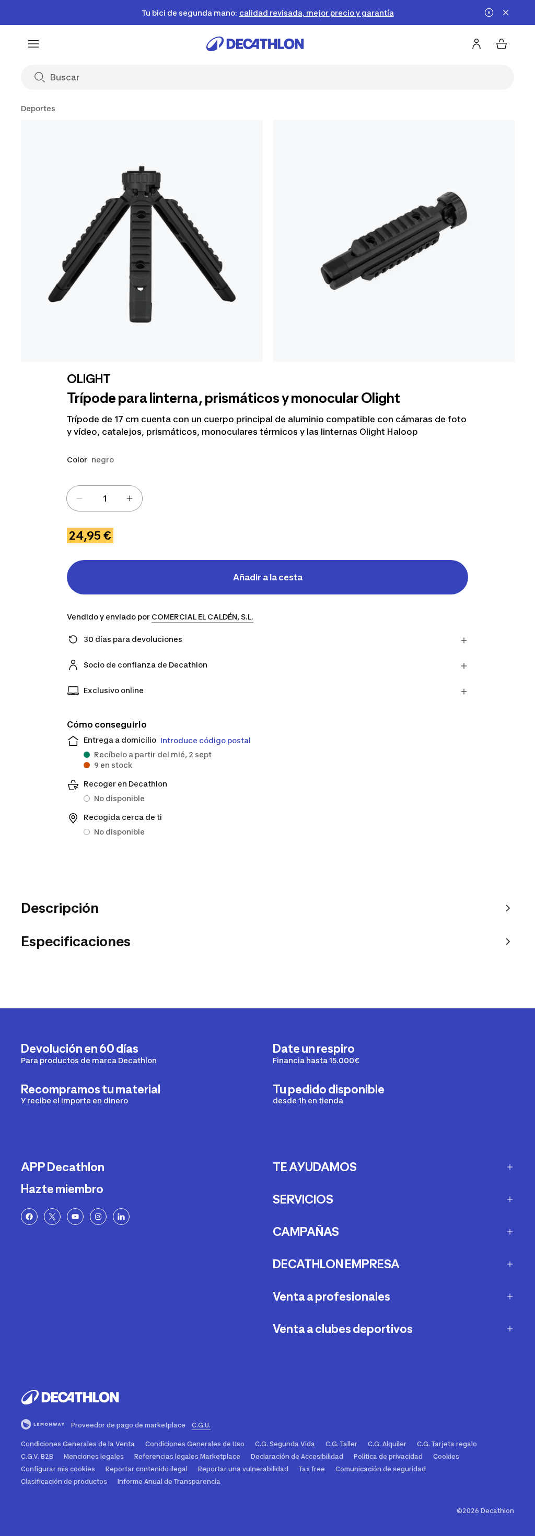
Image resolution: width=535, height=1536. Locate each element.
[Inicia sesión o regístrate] (476, 43)
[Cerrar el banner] (505, 12)
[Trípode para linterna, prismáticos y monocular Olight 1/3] (142, 241)
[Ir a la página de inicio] (255, 44)
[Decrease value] (79, 498)
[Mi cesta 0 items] (501, 43)
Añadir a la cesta (268, 577)
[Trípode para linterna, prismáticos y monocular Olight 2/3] (394, 241)
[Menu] (33, 43)
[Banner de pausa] (489, 12)
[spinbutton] (104, 498)
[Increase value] (129, 498)
